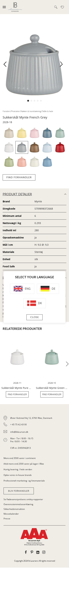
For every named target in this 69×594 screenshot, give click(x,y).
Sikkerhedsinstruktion (14, 509)
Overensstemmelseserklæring (18, 504)
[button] (6, 65)
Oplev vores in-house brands (18, 475)
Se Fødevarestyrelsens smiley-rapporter (23, 499)
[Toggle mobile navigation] (4, 7)
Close (34, 317)
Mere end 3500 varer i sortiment (20, 458)
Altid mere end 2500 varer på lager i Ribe (24, 463)
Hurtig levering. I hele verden (18, 469)
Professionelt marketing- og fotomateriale (24, 480)
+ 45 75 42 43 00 (18, 424)
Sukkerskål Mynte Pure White (17, 388)
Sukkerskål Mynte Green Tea (52, 388)
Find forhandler (19, 177)
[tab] (34, 433)
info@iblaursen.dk (19, 431)
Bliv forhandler (18, 490)
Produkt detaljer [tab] (17, 194)
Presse (7, 518)
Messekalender (11, 513)
